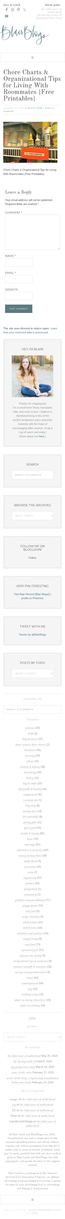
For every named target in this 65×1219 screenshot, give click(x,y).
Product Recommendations (30, 900)
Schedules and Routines (30, 933)
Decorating (30, 772)
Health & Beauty (30, 833)
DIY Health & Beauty (29, 789)
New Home (30, 867)
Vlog (30, 989)
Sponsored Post (29, 950)
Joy (14, 1105)
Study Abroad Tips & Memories (30, 961)
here (41, 436)
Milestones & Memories (30, 850)
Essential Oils (30, 800)
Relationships (29, 922)
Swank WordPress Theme (44, 1210)
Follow (32, 557)
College (29, 761)
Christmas (29, 750)
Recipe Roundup (30, 917)
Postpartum (30, 889)
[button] (32, 57)
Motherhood (30, 861)
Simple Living (30, 939)
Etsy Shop (30, 805)
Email (10, 273)
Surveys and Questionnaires (30, 972)
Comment (13, 212)
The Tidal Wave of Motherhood (51, 11)
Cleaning (30, 756)
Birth (30, 733)
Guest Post (30, 828)
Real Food (31, 911)
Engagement (30, 794)
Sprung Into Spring (30, 955)
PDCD (35, 1213)
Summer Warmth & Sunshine (29, 967)
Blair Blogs (32, 35)
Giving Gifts (29, 822)
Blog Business (29, 739)
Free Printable (30, 817)
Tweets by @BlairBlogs (32, 634)
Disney (30, 778)
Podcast (29, 883)
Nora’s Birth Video (21, 1072)
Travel (30, 978)
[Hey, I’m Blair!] (32, 376)
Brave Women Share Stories (31, 744)
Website (11, 289)
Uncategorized (30, 983)
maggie (14, 1099)
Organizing (29, 878)
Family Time (29, 811)
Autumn (29, 728)
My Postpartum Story (48, 18)
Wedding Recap (29, 994)
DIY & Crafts (30, 783)
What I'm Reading (30, 1005)
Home (30, 839)
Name (10, 256)
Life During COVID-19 (49, 15)
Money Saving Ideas (30, 856)
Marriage (30, 844)
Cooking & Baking (30, 767)
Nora (30, 872)
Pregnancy (31, 894)
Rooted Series (30, 928)
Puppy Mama (30, 905)
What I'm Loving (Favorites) (29, 1000)
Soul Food (30, 944)
